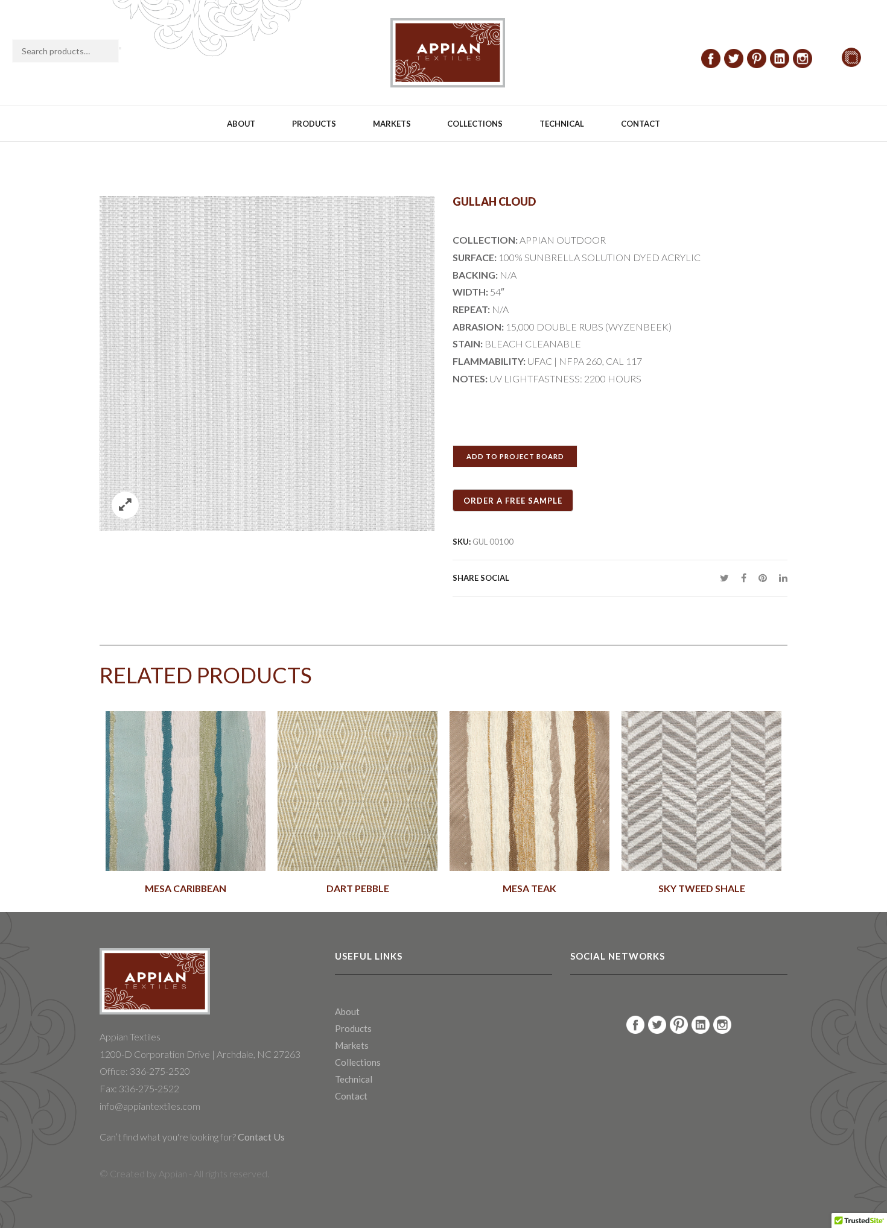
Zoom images (125, 505)
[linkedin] (780, 577)
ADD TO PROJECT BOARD (515, 456)
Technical (561, 123)
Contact (640, 123)
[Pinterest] (762, 577)
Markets (392, 123)
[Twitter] (724, 577)
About (241, 123)
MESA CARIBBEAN (185, 888)
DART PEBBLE (357, 888)
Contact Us (260, 1136)
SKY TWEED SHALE (701, 888)
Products (314, 123)
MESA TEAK (529, 888)
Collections (475, 123)
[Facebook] (743, 577)
